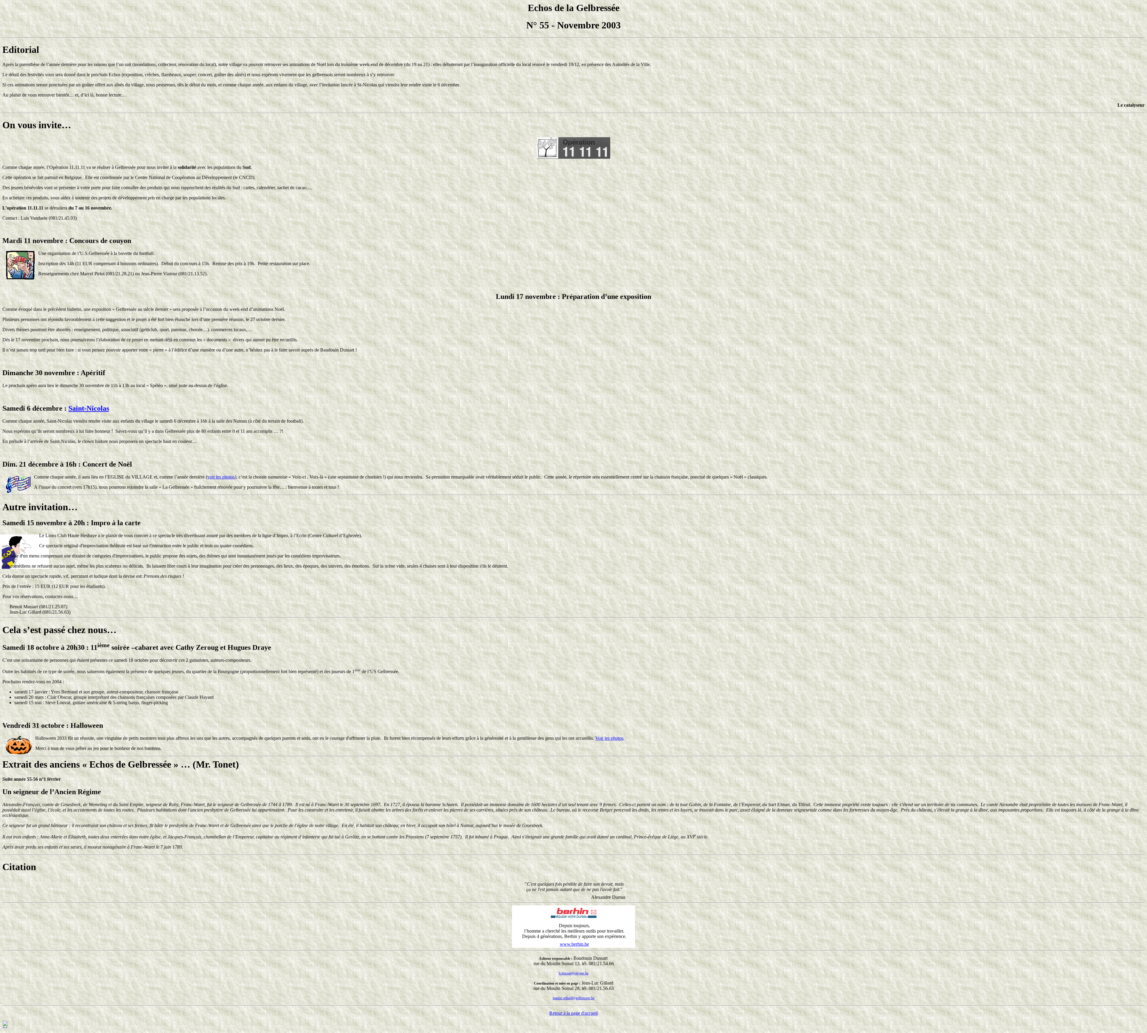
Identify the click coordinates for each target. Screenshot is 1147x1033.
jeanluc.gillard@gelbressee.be (573, 998)
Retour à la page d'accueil (573, 1013)
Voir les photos (609, 738)
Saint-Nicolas (88, 408)
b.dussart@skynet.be (573, 973)
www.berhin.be (574, 944)
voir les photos (221, 476)
